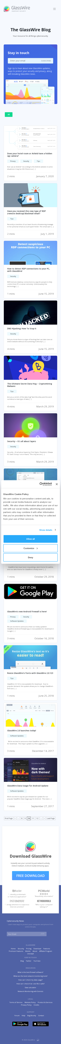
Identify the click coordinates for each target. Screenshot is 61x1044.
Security (26, 161)
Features (46, 948)
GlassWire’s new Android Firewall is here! (27, 611)
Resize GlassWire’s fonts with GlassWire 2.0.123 (30, 673)
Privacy (13, 161)
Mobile (27, 951)
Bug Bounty (31, 1015)
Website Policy (30, 1002)
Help (23, 1015)
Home (13, 948)
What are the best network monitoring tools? (30, 976)
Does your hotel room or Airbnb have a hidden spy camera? (29, 154)
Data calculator (30, 987)
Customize (29, 548)
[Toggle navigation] (54, 9)
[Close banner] (57, 484)
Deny (30, 557)
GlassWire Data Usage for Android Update (27, 785)
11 (33, 818)
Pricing (28, 948)
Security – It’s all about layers (21, 441)
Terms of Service (15, 1002)
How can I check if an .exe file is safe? (30, 984)
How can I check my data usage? (30, 980)
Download (37, 948)
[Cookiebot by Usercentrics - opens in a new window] (39, 484)
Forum (17, 1015)
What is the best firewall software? (30, 972)
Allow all (30, 539)
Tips (38, 161)
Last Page (51, 818)
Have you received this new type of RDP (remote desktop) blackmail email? (26, 212)
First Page (9, 818)
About (35, 951)
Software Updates (17, 621)
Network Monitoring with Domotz (30, 991)
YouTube (36, 961)
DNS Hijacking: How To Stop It (21, 328)
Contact (41, 1015)
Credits (36, 1005)
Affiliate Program (45, 951)
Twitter (28, 961)
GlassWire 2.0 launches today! (21, 730)
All (9, 114)
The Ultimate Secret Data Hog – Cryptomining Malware (29, 384)
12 (37, 818)
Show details (45, 530)
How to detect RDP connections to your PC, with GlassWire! (28, 269)
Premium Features (16, 951)
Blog (22, 961)
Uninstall (30, 954)
